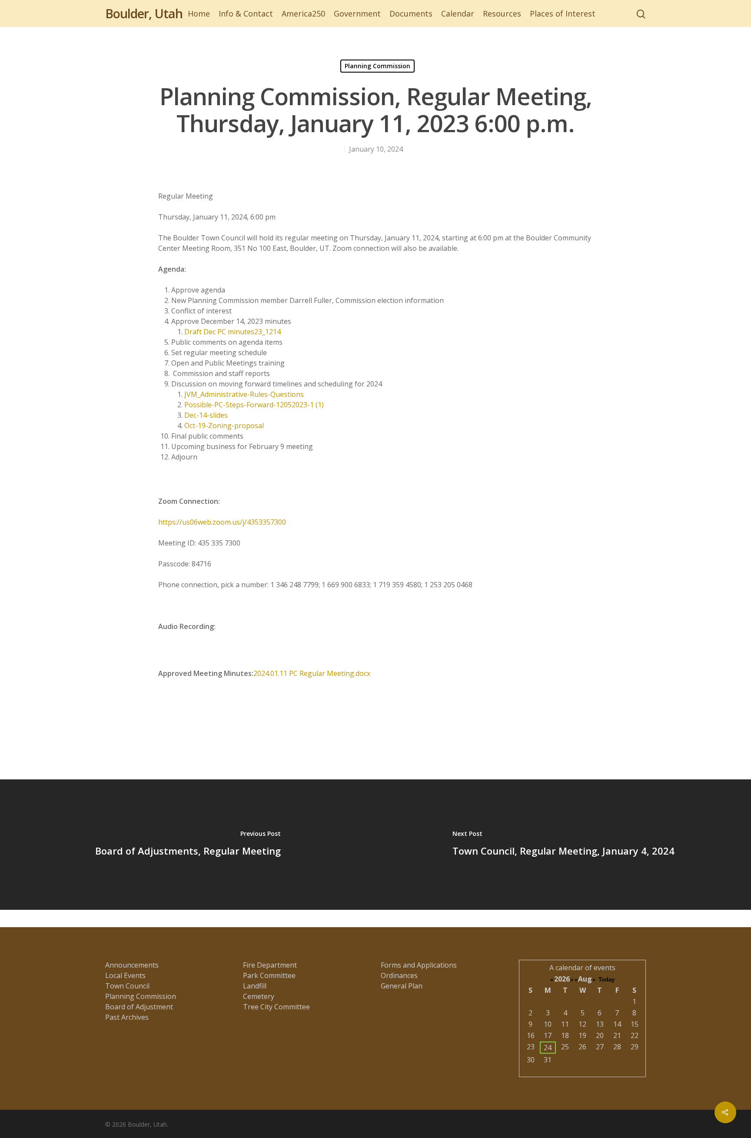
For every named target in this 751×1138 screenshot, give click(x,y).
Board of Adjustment (139, 1007)
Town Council (127, 986)
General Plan (401, 986)
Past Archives (127, 1017)
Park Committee (269, 975)
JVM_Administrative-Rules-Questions (244, 394)
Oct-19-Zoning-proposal (224, 425)
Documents (410, 13)
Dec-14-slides (206, 415)
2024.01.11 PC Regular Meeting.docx (311, 673)
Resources (502, 13)
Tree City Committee (276, 1007)
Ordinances (399, 975)
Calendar (457, 13)
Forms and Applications (419, 965)
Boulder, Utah (144, 13)
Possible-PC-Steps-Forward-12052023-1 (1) (254, 404)
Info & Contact (246, 13)
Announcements (132, 965)
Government (357, 13)
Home (199, 13)
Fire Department (270, 965)
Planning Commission (377, 66)
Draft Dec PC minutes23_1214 (232, 331)
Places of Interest (562, 13)
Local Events (125, 975)
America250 (303, 13)
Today (606, 979)
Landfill (254, 986)
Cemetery (258, 996)
